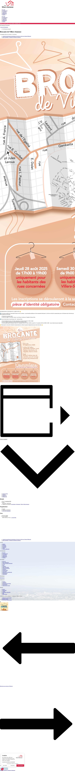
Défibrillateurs (4, 573)
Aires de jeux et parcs (6, 585)
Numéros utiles (5, 570)
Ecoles (3, 589)
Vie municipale (4, 17)
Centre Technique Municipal (7, 563)
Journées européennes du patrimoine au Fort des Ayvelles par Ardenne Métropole (16, 36)
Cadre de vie (4, 19)
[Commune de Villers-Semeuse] (8, 7)
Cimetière (4, 566)
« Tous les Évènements (4, 27)
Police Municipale (5, 562)
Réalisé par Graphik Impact (7, 599)
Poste (3, 565)
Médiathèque (4, 20)
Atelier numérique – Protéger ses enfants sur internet (11, 37)
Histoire (3, 544)
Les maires (4, 546)
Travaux (3, 581)
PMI (3, 593)
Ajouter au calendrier (3, 439)
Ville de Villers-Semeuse (25, 504)
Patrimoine (4, 547)
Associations (13, 504)
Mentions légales (5, 598)
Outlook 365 (4, 495)
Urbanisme (4, 582)
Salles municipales (5, 567)
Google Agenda (5, 493)
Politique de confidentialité (6, 597)
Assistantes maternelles (6, 592)
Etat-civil (4, 561)
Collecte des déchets (5, 568)
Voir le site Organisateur (6, 510)
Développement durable (6, 583)
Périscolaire (4, 590)
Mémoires (4, 545)
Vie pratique (4, 18)
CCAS (3, 564)
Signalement (4, 574)
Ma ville (3, 16)
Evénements (18, 504)
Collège (3, 591)
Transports (4, 569)
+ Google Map (13, 517)
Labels (3, 548)
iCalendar (4, 494)
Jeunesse (3, 21)
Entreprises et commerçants (7, 572)
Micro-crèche (4, 594)
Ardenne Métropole (5, 549)
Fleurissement (4, 584)
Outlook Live (4, 496)
